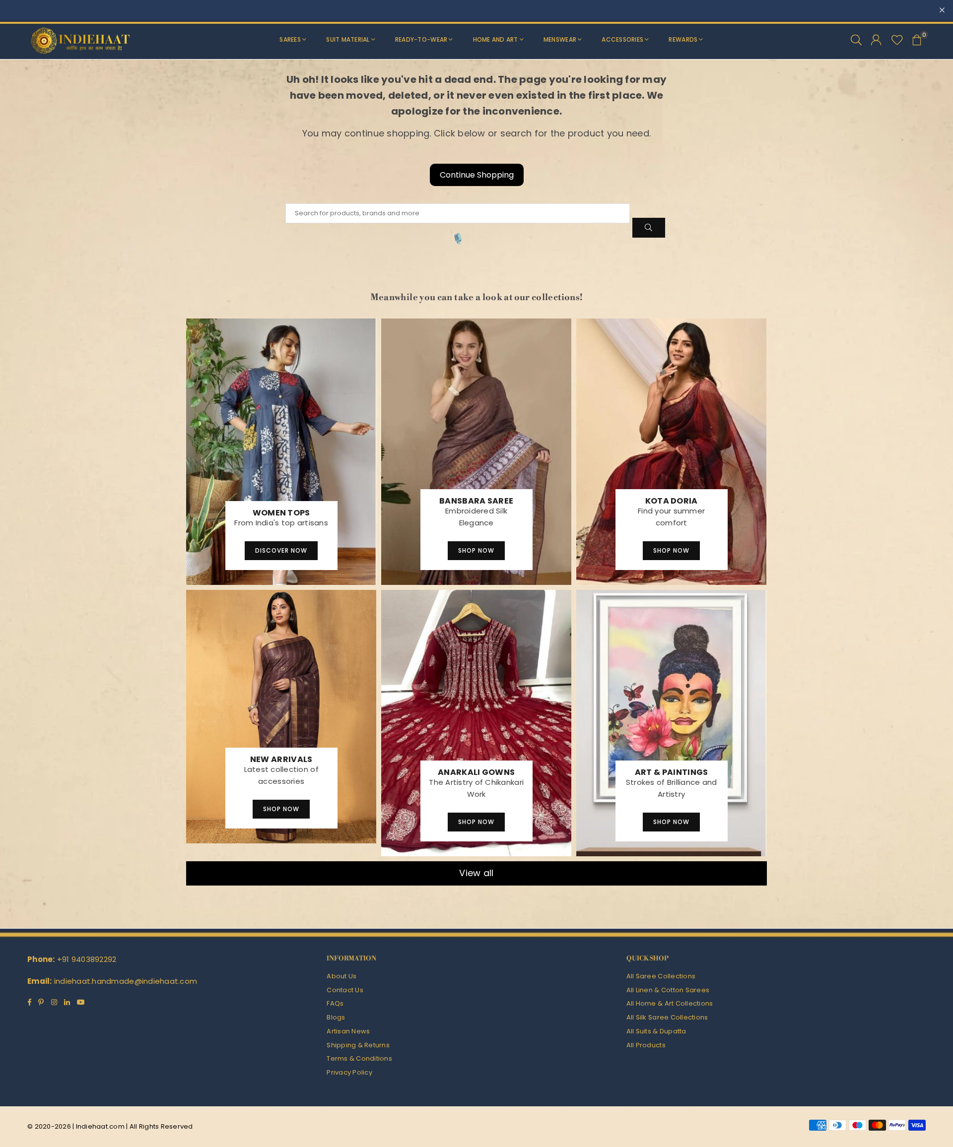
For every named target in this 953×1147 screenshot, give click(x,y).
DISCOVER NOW (281, 550)
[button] (917, 40)
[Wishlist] (897, 40)
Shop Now (476, 550)
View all (476, 873)
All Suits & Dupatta (656, 1031)
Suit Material (347, 39)
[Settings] (876, 40)
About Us (341, 976)
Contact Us (345, 990)
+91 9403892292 (87, 959)
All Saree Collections (660, 976)
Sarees (290, 39)
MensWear (560, 39)
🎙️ (458, 239)
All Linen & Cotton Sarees (668, 990)
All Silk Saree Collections (667, 1017)
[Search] (856, 40)
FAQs (335, 1003)
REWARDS (683, 39)
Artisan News (348, 1031)
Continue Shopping (477, 175)
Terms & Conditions (359, 1058)
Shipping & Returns (358, 1045)
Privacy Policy (349, 1072)
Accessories (622, 39)
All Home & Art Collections (669, 1003)
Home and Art (495, 39)
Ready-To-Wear (421, 39)
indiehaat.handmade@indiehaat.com (125, 981)
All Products (646, 1045)
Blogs (336, 1017)
